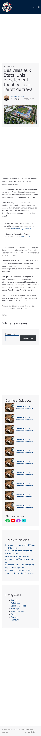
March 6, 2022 (26, 237)
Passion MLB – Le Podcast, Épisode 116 (24, 452)
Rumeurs (15, 620)
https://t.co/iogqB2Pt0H (21, 229)
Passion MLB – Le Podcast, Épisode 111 (24, 507)
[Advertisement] (20, 35)
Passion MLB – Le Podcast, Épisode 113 (24, 485)
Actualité (15, 600)
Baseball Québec (18, 606)
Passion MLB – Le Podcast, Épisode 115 (24, 463)
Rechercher (10, 334)
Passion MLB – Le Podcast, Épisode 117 (24, 441)
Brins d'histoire (17, 611)
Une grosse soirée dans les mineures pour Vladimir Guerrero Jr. (19, 559)
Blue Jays (15, 608)
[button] (33, 7)
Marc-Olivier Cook (17, 97)
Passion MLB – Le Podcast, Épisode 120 (24, 408)
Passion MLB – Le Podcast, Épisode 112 (24, 496)
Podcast (14, 617)
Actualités (15, 603)
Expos (13, 614)
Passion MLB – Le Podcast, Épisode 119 (24, 419)
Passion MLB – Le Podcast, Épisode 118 (24, 430)
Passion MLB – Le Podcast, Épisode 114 (24, 474)
